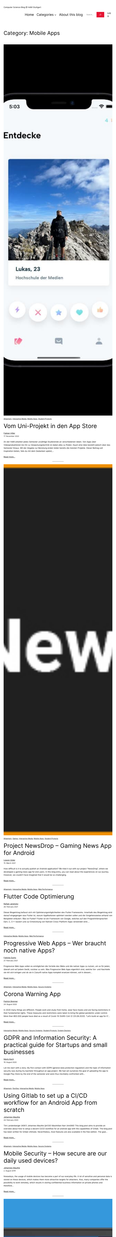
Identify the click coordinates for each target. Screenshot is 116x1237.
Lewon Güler (9, 860)
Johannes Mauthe (12, 1117)
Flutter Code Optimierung (39, 896)
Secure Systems (44, 987)
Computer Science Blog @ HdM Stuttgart (22, 7)
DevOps (16, 1088)
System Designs (64, 1030)
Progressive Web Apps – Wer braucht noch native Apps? (55, 947)
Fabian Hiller (9, 433)
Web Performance (45, 889)
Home (29, 15)
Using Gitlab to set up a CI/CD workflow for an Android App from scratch (50, 1102)
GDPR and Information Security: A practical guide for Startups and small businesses (55, 1044)
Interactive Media (19, 419)
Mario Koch (9, 1059)
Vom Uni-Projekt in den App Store (50, 426)
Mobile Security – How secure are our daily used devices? (55, 1157)
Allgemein (8, 419)
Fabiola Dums (10, 958)
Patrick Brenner (11, 1001)
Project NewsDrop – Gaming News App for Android (58, 849)
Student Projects (45, 419)
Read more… (9, 457)
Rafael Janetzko (11, 904)
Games (15, 838)
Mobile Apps (32, 419)
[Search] (100, 14)
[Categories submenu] (55, 15)
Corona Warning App (32, 994)
